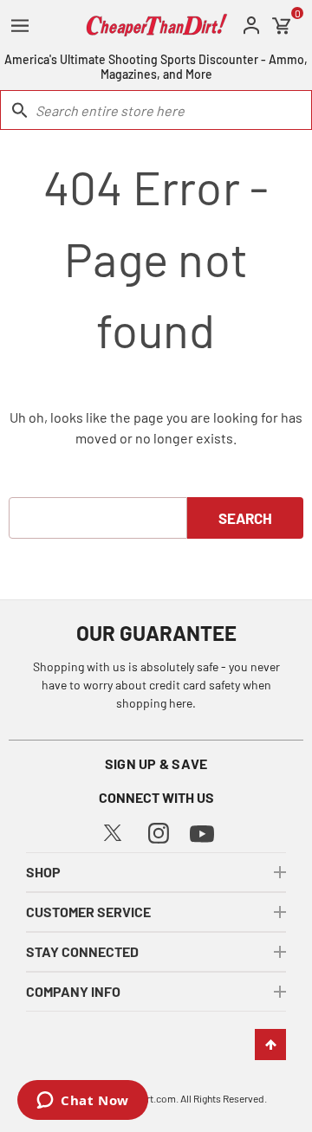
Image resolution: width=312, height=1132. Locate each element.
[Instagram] (158, 831)
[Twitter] (112, 831)
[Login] (251, 25)
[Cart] (281, 26)
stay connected (82, 951)
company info (73, 991)
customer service (88, 911)
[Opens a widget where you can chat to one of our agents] (82, 1101)
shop (43, 872)
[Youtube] (202, 832)
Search (245, 518)
